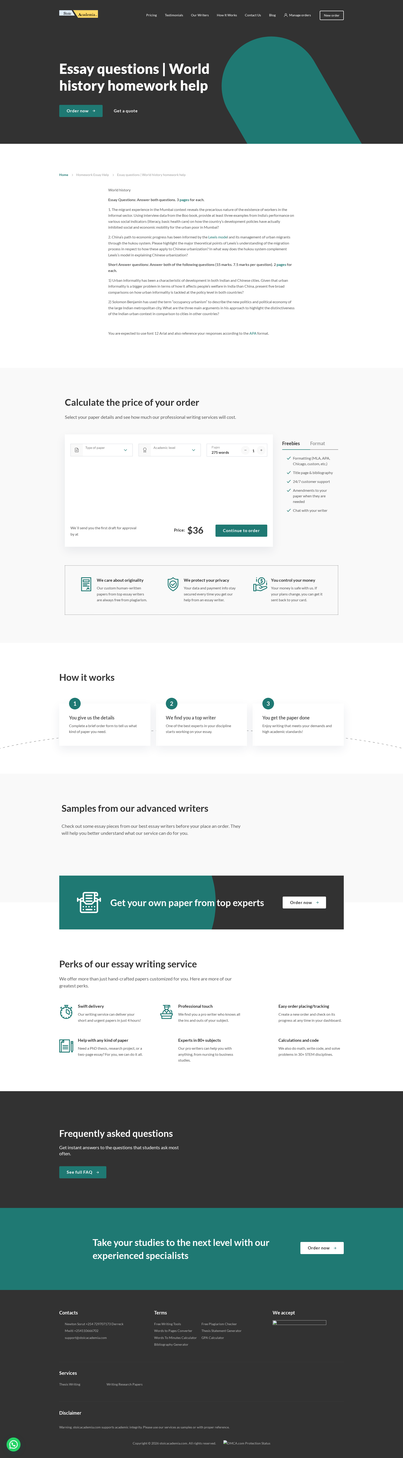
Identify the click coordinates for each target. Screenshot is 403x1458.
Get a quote (126, 110)
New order (332, 15)
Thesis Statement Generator (222, 1331)
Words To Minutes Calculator (175, 1338)
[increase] (261, 450)
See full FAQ (79, 1172)
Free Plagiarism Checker (219, 1324)
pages (184, 199)
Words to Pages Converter (173, 1331)
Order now (78, 110)
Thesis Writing (69, 1384)
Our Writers (200, 15)
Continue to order (241, 530)
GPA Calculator (213, 1338)
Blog (272, 15)
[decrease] (245, 450)
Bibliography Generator (171, 1344)
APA (253, 333)
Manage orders (300, 15)
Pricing (151, 15)
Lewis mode (217, 237)
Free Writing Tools (167, 1324)
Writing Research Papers (124, 1384)
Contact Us (253, 15)
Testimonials (174, 15)
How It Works (227, 15)
